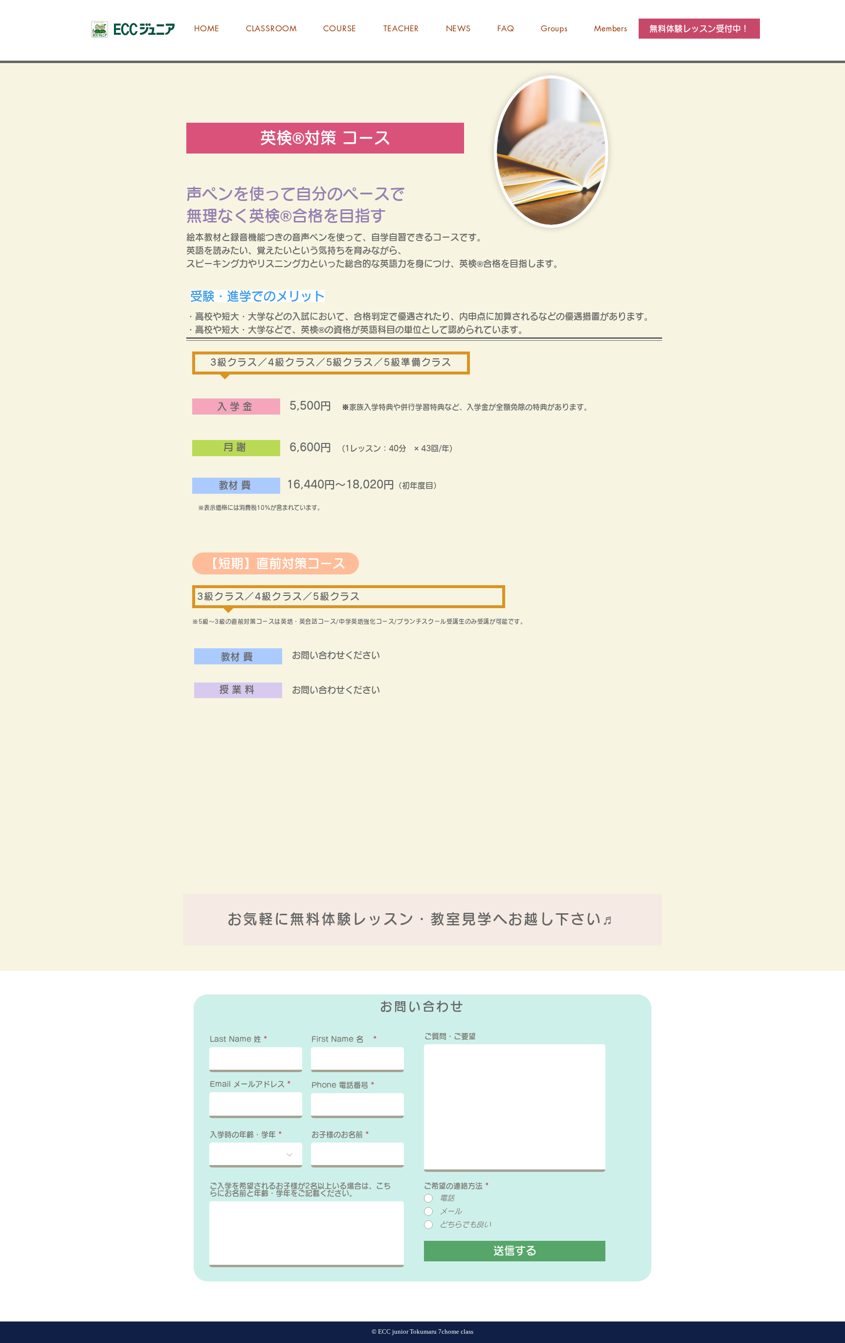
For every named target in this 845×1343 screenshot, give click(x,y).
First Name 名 (341, 1039)
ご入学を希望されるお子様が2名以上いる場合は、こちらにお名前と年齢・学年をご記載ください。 (300, 1189)
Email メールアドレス (247, 1084)
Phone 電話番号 (339, 1085)
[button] (699, 29)
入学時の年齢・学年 (243, 1134)
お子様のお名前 (337, 1134)
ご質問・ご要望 (450, 1036)
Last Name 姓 (235, 1039)
